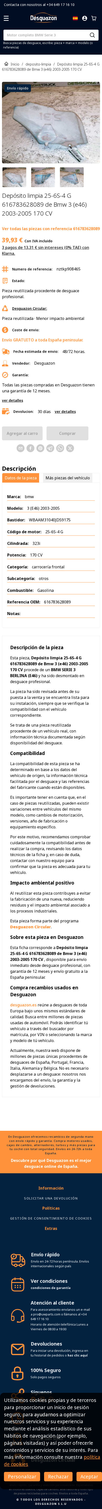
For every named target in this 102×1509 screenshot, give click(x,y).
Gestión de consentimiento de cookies (51, 1218)
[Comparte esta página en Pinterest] (40, 448)
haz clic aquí (78, 1355)
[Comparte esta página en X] (70, 448)
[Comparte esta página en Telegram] (50, 448)
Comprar (67, 433)
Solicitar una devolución (51, 1198)
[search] (92, 35)
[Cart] (94, 18)
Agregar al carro (22, 433)
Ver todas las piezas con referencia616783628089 (51, 228)
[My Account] (85, 18)
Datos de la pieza (21, 478)
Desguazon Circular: (29, 308)
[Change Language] (75, 18)
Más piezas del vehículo (68, 478)
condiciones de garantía (51, 1288)
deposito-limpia (38, 64)
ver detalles (12, 400)
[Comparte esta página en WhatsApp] (60, 448)
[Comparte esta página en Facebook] (30, 448)
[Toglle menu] (6, 18)
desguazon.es (23, 1005)
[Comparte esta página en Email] (21, 448)
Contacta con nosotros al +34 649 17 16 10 (39, 4)
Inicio (15, 64)
